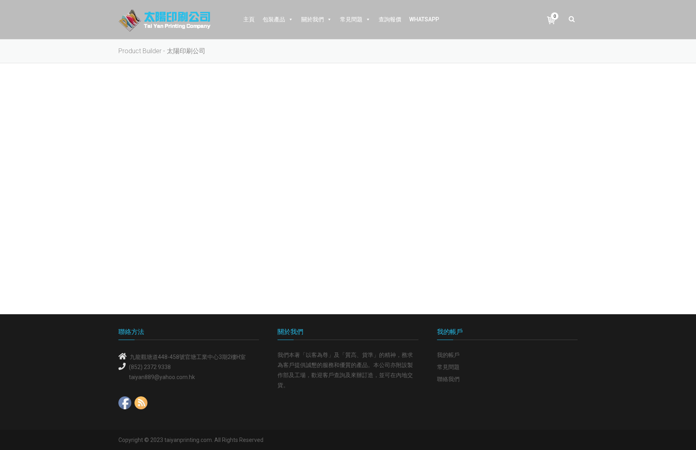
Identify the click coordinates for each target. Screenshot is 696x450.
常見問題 (351, 19)
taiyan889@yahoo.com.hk (162, 377)
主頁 (249, 19)
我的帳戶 (448, 355)
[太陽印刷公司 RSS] (141, 400)
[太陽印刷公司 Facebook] (124, 400)
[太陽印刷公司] (164, 20)
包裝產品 (274, 19)
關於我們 (312, 19)
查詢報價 (390, 19)
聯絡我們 (448, 379)
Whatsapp (424, 19)
